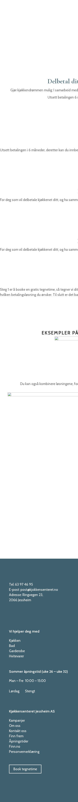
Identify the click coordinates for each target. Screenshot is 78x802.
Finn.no (14, 746)
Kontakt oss (17, 731)
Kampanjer (17, 720)
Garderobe (17, 651)
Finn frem (16, 736)
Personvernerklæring (24, 752)
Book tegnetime (25, 769)
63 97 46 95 (24, 584)
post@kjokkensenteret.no (39, 590)
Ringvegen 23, (32, 595)
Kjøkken (15, 641)
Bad (12, 646)
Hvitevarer (16, 656)
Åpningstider (18, 741)
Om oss (14, 726)
